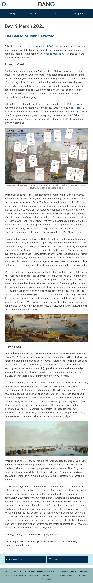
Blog (12, 13)
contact (84, 575)
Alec (78, 108)
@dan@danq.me (68, 575)
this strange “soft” (52, 53)
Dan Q (9, 572)
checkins (24, 575)
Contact (55, 13)
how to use (51, 572)
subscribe (47, 579)
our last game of (43, 46)
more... (52, 575)
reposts (41, 575)
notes (33, 575)
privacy (85, 572)
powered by (65, 572)
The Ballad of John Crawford (30, 36)
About (32, 13)
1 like (55, 559)
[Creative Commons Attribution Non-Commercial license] (27, 572)
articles (15, 575)
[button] (46, 156)
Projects (79, 13)
